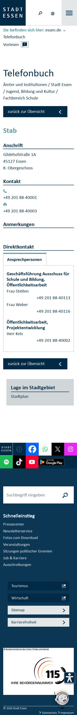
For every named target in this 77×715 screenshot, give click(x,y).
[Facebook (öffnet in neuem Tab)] (32, 449)
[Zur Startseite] (13, 12)
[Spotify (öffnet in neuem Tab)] (6, 462)
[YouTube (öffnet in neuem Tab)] (32, 462)
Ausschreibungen (17, 564)
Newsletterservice (17, 530)
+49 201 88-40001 (20, 197)
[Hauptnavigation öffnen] (69, 12)
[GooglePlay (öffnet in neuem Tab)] (51, 462)
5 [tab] (6, 695)
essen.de (53, 30)
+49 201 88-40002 (53, 340)
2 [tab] (6, 675)
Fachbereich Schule (20, 98)
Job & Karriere (15, 557)
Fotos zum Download (20, 537)
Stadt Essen (61, 84)
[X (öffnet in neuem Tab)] (58, 449)
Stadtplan (19, 396)
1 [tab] (6, 668)
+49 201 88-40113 (53, 298)
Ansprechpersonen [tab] (24, 259)
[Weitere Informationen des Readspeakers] (25, 44)
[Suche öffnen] (40, 12)
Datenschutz (49, 713)
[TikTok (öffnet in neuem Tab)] (19, 462)
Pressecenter (13, 524)
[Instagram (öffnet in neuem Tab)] (70, 449)
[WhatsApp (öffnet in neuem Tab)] (45, 449)
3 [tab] (6, 681)
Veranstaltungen (16, 544)
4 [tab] (6, 688)
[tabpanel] (38, 673)
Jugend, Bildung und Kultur (31, 91)
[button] (53, 13)
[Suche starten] (65, 494)
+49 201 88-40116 (53, 311)
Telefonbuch (14, 37)
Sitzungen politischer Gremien (27, 551)
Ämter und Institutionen (25, 84)
